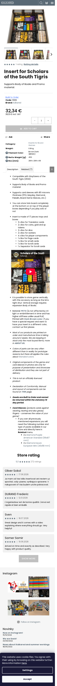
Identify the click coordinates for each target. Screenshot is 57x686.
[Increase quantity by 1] (48, 120)
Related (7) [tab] (27, 169)
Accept (27, 679)
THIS (24, 391)
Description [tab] (12, 169)
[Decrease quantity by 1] (34, 120)
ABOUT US (19, 343)
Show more (28, 558)
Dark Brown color (33, 319)
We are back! (10, 639)
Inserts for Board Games (35, 144)
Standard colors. (26, 356)
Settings (27, 670)
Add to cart (30, 128)
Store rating (28, 455)
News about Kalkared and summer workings (26, 645)
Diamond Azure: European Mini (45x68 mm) (37, 444)
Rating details (31, 64)
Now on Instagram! (13, 633)
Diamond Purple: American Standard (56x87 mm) (37, 438)
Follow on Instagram (30, 622)
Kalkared (17, 102)
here (24, 663)
